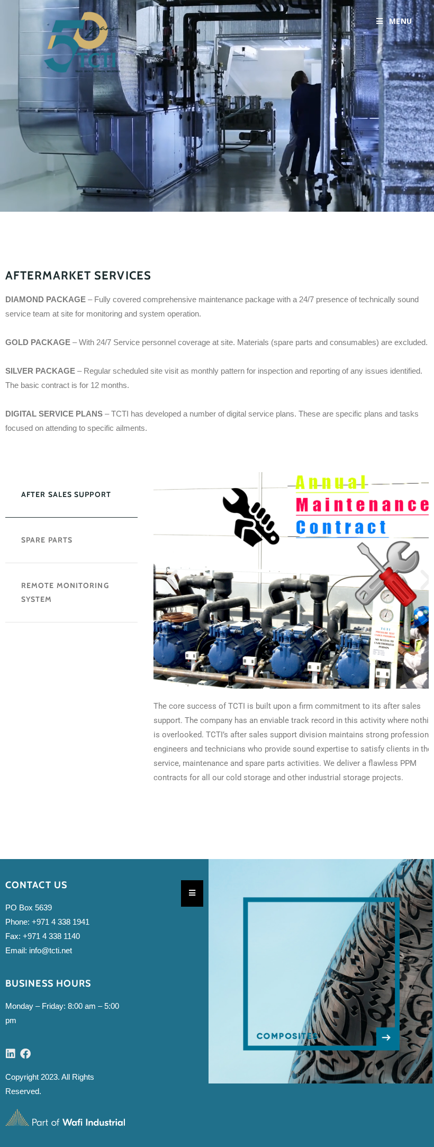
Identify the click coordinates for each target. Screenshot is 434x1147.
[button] (172, 580)
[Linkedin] (10, 1054)
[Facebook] (25, 1054)
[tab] (71, 495)
